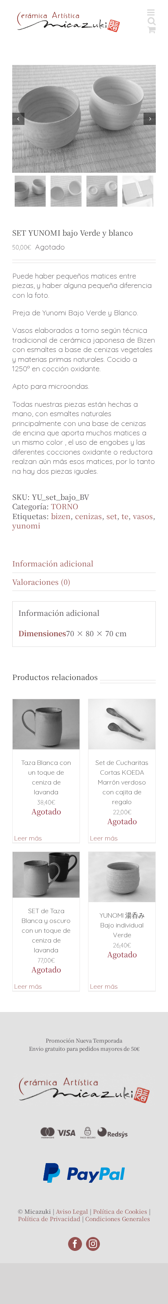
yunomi (26, 525)
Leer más (28, 838)
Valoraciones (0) (41, 581)
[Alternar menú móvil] (151, 12)
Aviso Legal (72, 1211)
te (125, 515)
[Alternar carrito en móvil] (152, 29)
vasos (143, 515)
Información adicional (52, 563)
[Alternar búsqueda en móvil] (152, 21)
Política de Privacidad (49, 1219)
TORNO (64, 506)
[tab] (84, 564)
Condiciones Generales (117, 1219)
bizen (61, 515)
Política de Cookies (120, 1211)
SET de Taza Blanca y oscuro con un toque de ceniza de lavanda (46, 930)
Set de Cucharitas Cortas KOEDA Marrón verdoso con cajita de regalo (121, 782)
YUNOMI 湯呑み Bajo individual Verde (122, 925)
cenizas (88, 515)
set (111, 515)
